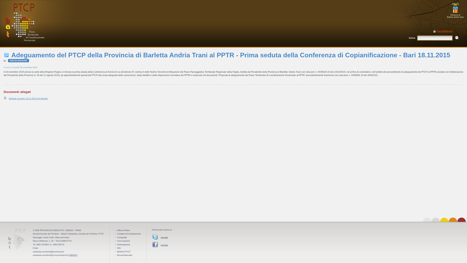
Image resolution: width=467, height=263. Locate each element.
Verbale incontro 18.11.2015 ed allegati (28, 98)
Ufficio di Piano (123, 230)
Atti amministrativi (124, 255)
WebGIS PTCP (123, 252)
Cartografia (122, 237)
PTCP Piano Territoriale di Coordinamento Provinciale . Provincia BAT (37, 24)
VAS (119, 248)
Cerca (412, 38)
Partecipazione (18, 61)
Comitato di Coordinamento (129, 234)
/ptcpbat (164, 237)
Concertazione (123, 241)
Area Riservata (444, 31)
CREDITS (73, 255)
